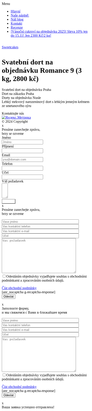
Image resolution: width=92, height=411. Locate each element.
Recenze (17, 27)
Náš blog (17, 19)
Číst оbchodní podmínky (19, 288)
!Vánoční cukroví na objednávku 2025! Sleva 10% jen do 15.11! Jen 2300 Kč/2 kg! (49, 33)
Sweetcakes (10, 47)
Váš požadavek (12, 181)
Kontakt (16, 23)
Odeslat (9, 201)
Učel (5, 172)
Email (6, 155)
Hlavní (15, 11)
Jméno (6, 137)
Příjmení (8, 146)
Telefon (7, 164)
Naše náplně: (20, 15)
